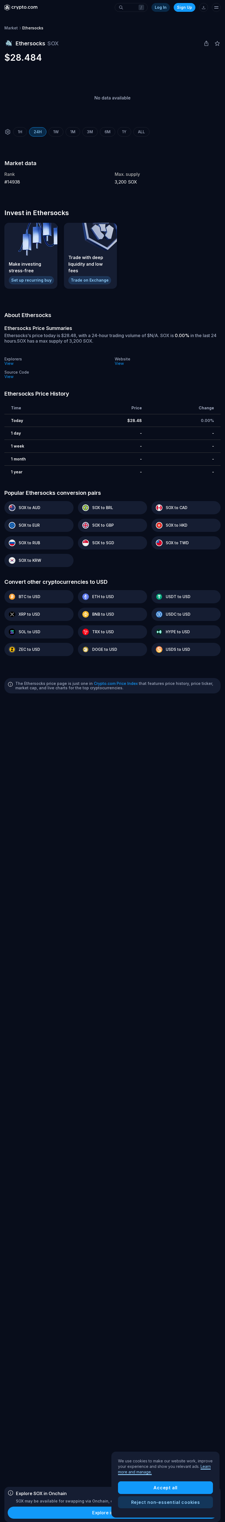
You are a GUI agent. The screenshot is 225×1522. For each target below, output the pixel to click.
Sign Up (184, 7)
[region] (165, 1485)
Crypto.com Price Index (116, 683)
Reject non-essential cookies (165, 1502)
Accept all (165, 1487)
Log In (161, 7)
